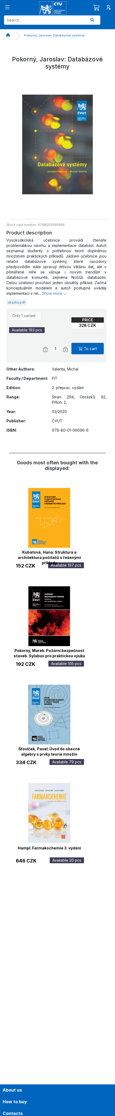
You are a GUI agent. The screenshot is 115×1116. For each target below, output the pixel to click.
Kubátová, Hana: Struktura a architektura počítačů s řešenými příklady (49, 554)
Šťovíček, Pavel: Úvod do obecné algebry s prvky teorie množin (49, 751)
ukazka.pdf (16, 302)
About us (12, 1090)
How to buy (15, 1101)
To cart (90, 348)
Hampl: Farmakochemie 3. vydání (49, 848)
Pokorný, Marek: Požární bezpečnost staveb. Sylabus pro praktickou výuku (49, 652)
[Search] (92, 20)
